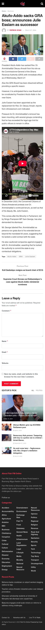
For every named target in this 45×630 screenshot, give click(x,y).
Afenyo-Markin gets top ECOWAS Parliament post (26, 426)
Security (34, 541)
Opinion (34, 513)
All (33, 390)
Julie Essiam (30, 256)
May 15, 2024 (9, 419)
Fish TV (19, 521)
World (33, 570)
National (19, 563)
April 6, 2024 (18, 430)
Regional (34, 521)
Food (18, 524)
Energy (5, 569)
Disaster (5, 555)
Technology (36, 552)
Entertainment (22, 507)
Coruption (6, 537)
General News (22, 532)
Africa (4, 515)
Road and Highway (35, 533)
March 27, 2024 (30, 30)
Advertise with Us (19, 617)
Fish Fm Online (25, 622)
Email (5, 352)
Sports (33, 545)
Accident (5, 507)
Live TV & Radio (34, 617)
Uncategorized (37, 563)
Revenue (34, 528)
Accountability (8, 511)
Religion (34, 524)
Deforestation (7, 551)
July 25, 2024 (18, 456)
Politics (39, 390)
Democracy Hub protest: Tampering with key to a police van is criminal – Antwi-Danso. (28, 437)
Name (5, 341)
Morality (19, 560)
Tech (33, 549)
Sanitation (35, 538)
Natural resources (35, 508)
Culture (5, 547)
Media (18, 556)
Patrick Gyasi (15, 30)
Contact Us (6, 617)
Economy (5, 558)
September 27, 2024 (20, 443)
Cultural (5, 544)
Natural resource (20, 568)
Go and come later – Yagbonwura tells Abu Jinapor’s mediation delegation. (26, 450)
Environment (21, 511)
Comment (6, 310)
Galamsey (20, 528)
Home (4, 11)
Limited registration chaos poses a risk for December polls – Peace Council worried (20, 414)
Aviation (5, 522)
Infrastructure (22, 539)
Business (11, 11)
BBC (3, 526)
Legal (18, 549)
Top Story (35, 556)
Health (19, 535)
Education (6, 562)
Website (5, 363)
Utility (33, 567)
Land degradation (21, 544)
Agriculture (6, 518)
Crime (4, 540)
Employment (7, 566)
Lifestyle (20, 552)
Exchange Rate (20, 516)
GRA (21, 256)
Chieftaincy (6, 533)
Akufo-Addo (11, 256)
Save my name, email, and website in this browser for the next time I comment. (21, 375)
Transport (35, 560)
